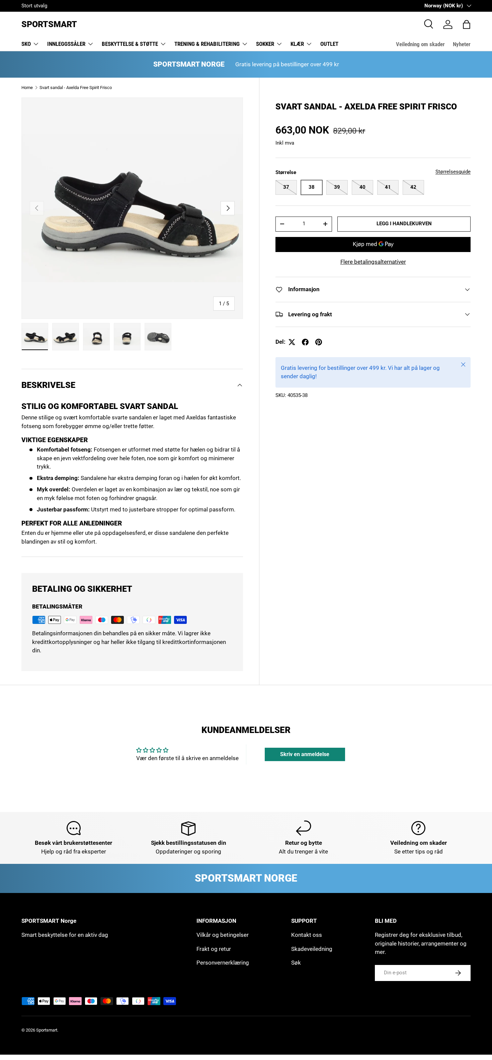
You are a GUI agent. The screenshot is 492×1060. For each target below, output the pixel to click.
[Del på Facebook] (305, 342)
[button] (466, 24)
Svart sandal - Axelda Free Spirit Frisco (75, 87)
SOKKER (265, 43)
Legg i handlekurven (404, 224)
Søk (296, 962)
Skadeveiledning (311, 949)
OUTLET (329, 43)
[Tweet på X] (292, 342)
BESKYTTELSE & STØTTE (130, 43)
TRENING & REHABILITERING (207, 43)
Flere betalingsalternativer (373, 261)
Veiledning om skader (420, 44)
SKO (26, 43)
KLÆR (297, 43)
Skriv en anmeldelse (304, 754)
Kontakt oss (306, 934)
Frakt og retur (213, 949)
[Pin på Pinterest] (318, 342)
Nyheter (462, 44)
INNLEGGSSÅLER (66, 43)
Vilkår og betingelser (222, 934)
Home (27, 87)
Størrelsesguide (453, 172)
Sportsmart (46, 1030)
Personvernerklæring (222, 962)
